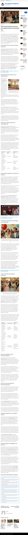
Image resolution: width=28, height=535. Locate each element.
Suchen (21, 11)
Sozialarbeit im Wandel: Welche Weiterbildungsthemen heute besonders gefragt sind (25, 20)
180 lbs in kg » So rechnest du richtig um (25, 49)
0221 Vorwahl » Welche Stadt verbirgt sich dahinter (25, 26)
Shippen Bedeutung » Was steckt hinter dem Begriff (24, 55)
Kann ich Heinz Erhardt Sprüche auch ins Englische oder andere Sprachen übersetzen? (9, 483)
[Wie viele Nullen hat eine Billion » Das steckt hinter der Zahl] (22, 59)
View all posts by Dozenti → (9, 513)
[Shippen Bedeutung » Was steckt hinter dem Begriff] (22, 53)
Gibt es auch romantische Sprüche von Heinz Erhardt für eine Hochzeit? (9, 488)
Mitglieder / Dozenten (8, 0)
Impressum (11, 533)
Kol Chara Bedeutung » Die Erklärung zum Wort (24, 39)
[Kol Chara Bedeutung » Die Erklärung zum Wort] (22, 37)
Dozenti (4, 31)
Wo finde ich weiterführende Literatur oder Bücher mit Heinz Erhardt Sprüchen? (9, 502)
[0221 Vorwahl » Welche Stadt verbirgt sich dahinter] (22, 25)
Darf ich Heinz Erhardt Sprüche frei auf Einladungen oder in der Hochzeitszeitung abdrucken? (9, 480)
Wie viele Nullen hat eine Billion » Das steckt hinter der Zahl (25, 61)
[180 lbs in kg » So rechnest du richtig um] (22, 48)
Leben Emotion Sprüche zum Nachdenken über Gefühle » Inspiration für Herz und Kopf (3, 526)
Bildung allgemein (23, 68)
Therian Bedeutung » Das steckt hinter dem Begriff (10, 524)
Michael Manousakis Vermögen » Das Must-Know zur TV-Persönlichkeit (16, 525)
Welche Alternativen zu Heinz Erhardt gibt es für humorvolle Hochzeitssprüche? (9, 496)
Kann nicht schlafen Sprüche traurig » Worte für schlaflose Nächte (25, 32)
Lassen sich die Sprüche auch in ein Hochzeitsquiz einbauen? (9, 490)
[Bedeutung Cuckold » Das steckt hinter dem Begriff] (22, 43)
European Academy (12, 4)
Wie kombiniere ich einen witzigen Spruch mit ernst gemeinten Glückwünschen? (9, 499)
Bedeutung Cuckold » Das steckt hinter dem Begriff (25, 44)
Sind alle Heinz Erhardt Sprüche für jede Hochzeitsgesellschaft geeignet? (9, 478)
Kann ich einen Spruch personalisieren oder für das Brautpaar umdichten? (9, 493)
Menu (2, 8)
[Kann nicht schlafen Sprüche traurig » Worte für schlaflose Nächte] (22, 30)
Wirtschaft (22, 69)
